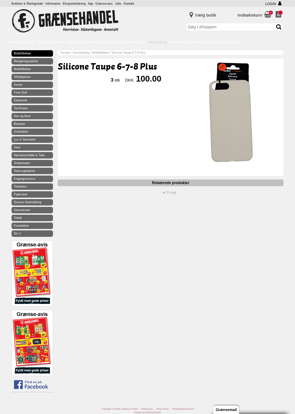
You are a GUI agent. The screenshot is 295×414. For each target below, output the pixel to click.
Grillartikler (21, 131)
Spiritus (59, 42)
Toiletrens (20, 186)
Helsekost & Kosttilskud (187, 42)
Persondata (162, 409)
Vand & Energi (18, 42)
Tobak (18, 218)
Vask (17, 147)
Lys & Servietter (24, 139)
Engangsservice (24, 178)
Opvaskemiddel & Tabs (29, 155)
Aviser (18, 84)
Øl (33, 42)
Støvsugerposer (24, 171)
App (90, 3)
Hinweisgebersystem (183, 409)
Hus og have (22, 116)
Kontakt (129, 3)
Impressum (147, 409)
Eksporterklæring (74, 3)
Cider (41, 42)
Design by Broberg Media (147, 412)
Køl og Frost (112, 42)
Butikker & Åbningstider (27, 3)
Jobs (118, 3)
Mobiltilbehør (100, 52)
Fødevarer (93, 42)
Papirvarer (20, 194)
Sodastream (22, 163)
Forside (65, 52)
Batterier (19, 124)
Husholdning (157, 42)
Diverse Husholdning (27, 202)
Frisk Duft (20, 92)
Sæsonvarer (22, 210)
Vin (49, 42)
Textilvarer (21, 108)
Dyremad (214, 42)
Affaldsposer (22, 77)
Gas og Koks (233, 42)
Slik (70, 42)
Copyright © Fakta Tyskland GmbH (119, 409)
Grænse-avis (104, 3)
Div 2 (17, 233)
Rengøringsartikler (26, 61)
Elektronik (20, 100)
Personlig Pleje (135, 42)
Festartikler (21, 225)
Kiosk (79, 42)
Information (52, 3)
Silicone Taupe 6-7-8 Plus (129, 52)
